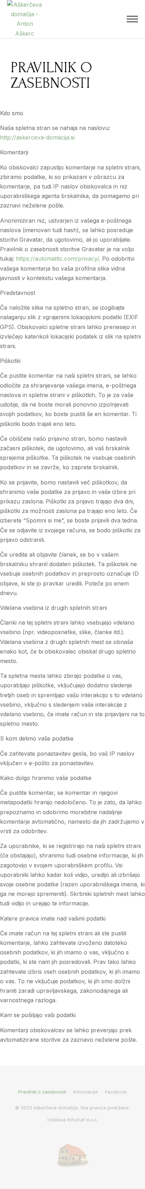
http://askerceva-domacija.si (37, 137)
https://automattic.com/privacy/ (57, 258)
